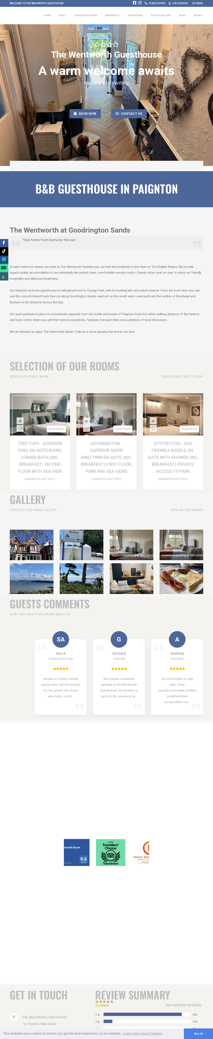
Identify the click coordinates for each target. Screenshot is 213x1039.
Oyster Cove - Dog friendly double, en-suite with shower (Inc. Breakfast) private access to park (172, 457)
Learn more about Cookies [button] (142, 1033)
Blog (182, 15)
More (198, 15)
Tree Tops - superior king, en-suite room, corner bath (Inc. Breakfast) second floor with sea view (40, 457)
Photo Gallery (161, 15)
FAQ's (63, 15)
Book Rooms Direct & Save (182, 376)
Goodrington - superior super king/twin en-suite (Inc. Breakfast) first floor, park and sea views (106, 457)
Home (47, 15)
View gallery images (186, 510)
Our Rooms (135, 15)
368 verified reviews (183, 1005)
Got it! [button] (198, 1033)
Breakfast (112, 15)
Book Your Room (86, 15)
